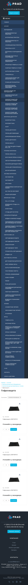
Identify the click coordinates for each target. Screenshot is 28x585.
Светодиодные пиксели (12, 241)
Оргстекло (8, 183)
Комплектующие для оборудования (10, 91)
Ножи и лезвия (9, 277)
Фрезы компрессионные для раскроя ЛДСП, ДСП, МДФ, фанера (13, 343)
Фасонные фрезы (10, 323)
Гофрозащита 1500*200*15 (10, 454)
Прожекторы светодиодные (13, 251)
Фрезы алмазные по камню (13, 335)
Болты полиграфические (12, 267)
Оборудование (8, 29)
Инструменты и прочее (10, 257)
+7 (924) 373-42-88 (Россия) (14, 9)
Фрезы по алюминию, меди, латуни (13, 348)
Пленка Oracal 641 (10, 154)
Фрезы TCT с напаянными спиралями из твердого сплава (12, 327)
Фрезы (6, 316)
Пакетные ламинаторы (12, 291)
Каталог (6, 26)
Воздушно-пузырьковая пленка (12, 300)
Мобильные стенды (9, 197)
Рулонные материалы (10, 150)
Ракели (7, 280)
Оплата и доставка (9, 376)
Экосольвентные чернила (13, 310)
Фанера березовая (10, 194)
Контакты (7, 372)
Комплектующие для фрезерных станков (11, 100)
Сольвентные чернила (11, 307)
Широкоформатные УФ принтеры (11, 41)
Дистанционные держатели (13, 261)
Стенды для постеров (11, 212)
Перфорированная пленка (13, 136)
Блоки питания (9, 244)
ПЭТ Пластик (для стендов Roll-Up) (13, 147)
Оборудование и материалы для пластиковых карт (13, 231)
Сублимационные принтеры (13, 45)
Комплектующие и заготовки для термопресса (13, 227)
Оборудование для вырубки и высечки (13, 288)
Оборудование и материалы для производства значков (13, 222)
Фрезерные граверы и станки (13, 64)
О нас (5, 368)
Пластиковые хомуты (11, 271)
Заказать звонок (14, 531)
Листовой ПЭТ (9, 180)
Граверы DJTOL (9, 320)
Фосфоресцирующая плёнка (13, 163)
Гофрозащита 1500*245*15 (10, 419)
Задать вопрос (14, 13)
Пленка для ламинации (12, 133)
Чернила (6, 303)
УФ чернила (8, 313)
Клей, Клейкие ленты (11, 264)
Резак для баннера (10, 284)
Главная (6, 22)
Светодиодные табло (11, 248)
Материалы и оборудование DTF (13, 52)
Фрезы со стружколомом (12, 360)
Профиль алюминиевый (12, 274)
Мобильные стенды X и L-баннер (12, 205)
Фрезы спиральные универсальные (10, 364)
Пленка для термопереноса (13, 167)
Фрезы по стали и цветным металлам (13, 352)
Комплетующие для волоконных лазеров (11, 113)
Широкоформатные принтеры (11, 33)
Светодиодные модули (12, 238)
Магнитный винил (10, 170)
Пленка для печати (10, 130)
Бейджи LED (8, 254)
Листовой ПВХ (9, 177)
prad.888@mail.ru (15, 561)
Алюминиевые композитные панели (13, 187)
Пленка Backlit (9, 143)
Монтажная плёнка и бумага (13, 157)
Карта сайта (21, 578)
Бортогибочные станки (12, 71)
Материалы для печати (10, 116)
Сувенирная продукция (10, 215)
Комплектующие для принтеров (11, 95)
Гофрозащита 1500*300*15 (10, 490)
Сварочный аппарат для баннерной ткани (12, 78)
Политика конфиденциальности (10, 578)
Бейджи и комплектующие (13, 218)
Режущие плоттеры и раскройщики (11, 56)
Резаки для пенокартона (12, 82)
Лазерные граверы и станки (13, 68)
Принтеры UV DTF (10, 48)
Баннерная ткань (10, 120)
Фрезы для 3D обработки (12, 338)
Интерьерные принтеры (12, 37)
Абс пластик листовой (12, 191)
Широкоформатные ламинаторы (11, 61)
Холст (7, 126)
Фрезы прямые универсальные (9, 356)
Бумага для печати (10, 139)
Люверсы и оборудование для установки (13, 295)
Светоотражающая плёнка (13, 160)
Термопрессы (9, 74)
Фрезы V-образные (10, 332)
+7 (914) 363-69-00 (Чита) (14, 527)
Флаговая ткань (9, 123)
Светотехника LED (9, 234)
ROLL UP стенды (9, 201)
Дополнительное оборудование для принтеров (10, 86)
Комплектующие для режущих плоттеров (11, 109)
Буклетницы (8, 208)
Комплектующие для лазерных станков (11, 104)
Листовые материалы (10, 173)
